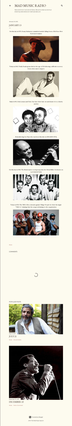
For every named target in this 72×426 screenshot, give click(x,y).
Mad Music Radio (30, 5)
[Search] (62, 5)
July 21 (13, 336)
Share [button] (10, 244)
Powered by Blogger (37, 417)
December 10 (16, 401)
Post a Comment (18, 405)
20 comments (17, 339)
